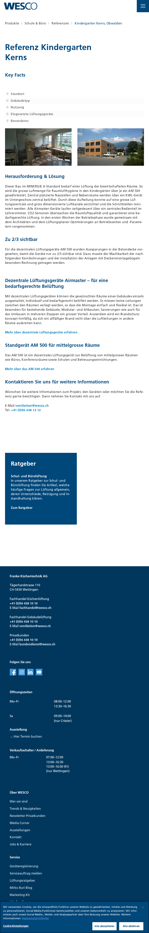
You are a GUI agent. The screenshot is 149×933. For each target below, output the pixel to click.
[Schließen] (143, 907)
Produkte (12, 23)
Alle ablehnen (131, 926)
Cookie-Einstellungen (16, 925)
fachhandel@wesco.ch (35, 608)
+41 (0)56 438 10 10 (24, 603)
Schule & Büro (35, 23)
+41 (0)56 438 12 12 (26, 410)
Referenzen (60, 23)
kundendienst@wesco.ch (37, 644)
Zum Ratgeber (22, 508)
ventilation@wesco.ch (32, 405)
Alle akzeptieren (104, 926)
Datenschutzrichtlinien (35, 918)
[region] (74, 917)
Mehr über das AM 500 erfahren (30, 369)
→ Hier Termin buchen (26, 736)
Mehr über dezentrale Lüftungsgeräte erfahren (41, 332)
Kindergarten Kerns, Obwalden (98, 23)
